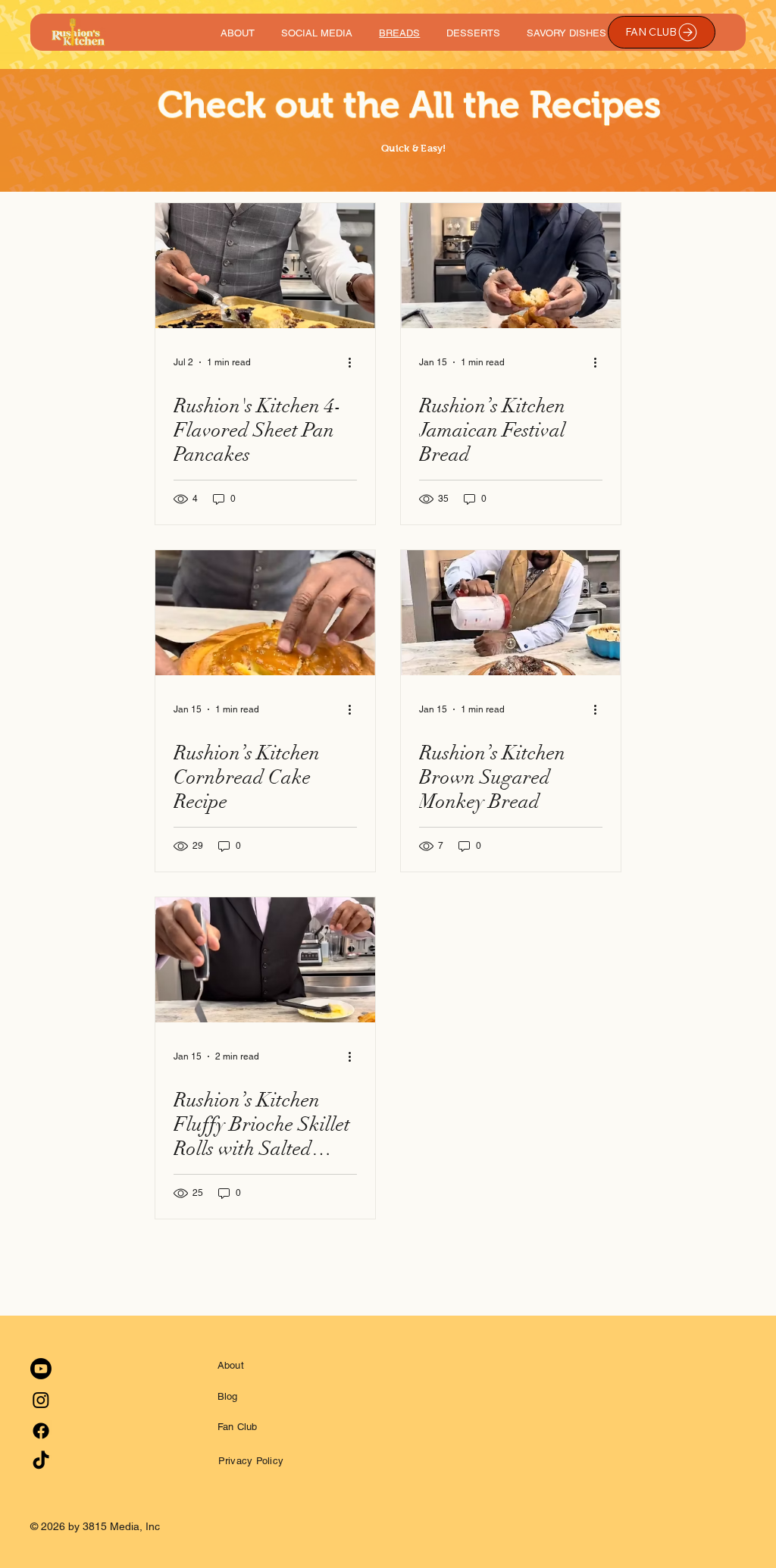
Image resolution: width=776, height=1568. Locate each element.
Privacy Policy (251, 1460)
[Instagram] (41, 1399)
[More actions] (355, 362)
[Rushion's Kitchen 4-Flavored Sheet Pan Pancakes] (265, 265)
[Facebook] (41, 1430)
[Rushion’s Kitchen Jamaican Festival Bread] (511, 265)
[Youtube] (41, 1368)
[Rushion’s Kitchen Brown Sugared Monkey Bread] (511, 612)
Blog (227, 1396)
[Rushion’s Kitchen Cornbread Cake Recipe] (265, 612)
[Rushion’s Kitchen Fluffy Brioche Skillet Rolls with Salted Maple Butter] (265, 959)
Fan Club (237, 1426)
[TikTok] (41, 1461)
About (230, 1365)
